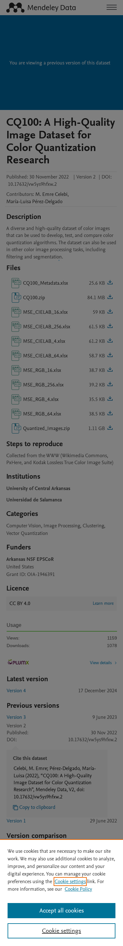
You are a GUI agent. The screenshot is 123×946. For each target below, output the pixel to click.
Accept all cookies (61, 911)
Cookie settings (70, 881)
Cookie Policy (78, 889)
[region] (61, 892)
